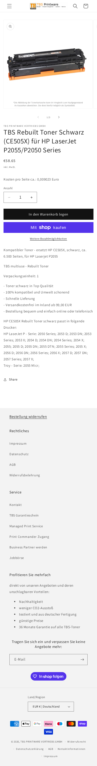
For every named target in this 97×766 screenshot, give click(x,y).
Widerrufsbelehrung (24, 475)
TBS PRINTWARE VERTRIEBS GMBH (41, 741)
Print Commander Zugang (29, 537)
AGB (12, 464)
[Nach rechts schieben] (59, 117)
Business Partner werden (28, 547)
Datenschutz (19, 454)
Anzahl (8, 188)
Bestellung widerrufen (28, 416)
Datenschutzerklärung (30, 749)
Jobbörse (16, 558)
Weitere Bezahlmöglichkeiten (48, 238)
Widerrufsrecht (76, 741)
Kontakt (15, 505)
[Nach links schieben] (38, 117)
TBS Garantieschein (24, 515)
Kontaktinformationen (71, 749)
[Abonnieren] (82, 659)
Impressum (18, 443)
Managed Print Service (26, 526)
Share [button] (13, 379)
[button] (9, 6)
